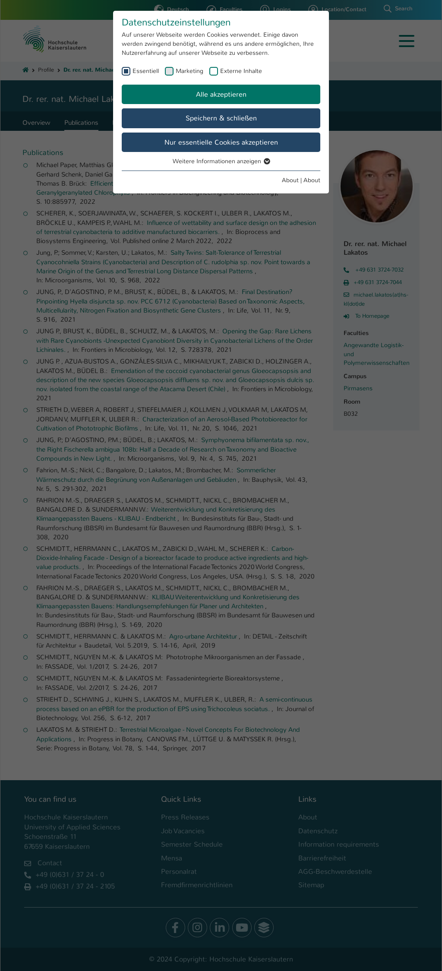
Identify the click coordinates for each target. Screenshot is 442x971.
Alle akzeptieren (221, 94)
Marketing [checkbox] (189, 71)
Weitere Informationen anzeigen (218, 161)
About (290, 180)
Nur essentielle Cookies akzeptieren (221, 142)
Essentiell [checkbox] (146, 71)
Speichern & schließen (221, 118)
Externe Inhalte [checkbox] (241, 71)
